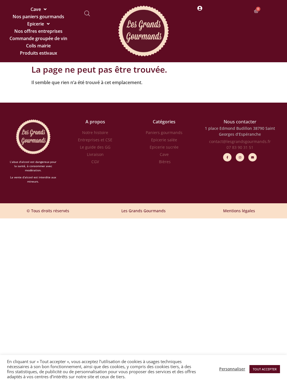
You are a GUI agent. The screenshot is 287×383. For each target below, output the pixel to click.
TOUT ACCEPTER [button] (265, 369)
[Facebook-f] (227, 157)
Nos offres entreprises (38, 31)
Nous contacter (240, 122)
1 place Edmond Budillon (228, 128)
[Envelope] (252, 157)
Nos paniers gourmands (38, 16)
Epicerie (35, 24)
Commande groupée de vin (38, 38)
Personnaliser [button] (232, 369)
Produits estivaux (38, 53)
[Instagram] (240, 157)
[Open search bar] (87, 13)
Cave (36, 9)
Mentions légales (239, 210)
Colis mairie (38, 46)
